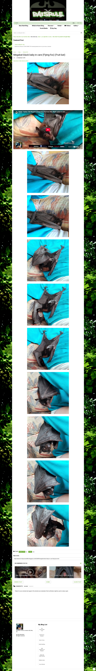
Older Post (78, 582)
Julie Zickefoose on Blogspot (42, 649)
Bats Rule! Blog (23, 25)
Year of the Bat (42, 664)
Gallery (75, 25)
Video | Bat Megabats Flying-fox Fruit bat (26, 575)
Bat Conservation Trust (41, 629)
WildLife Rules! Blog (38, 25)
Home (14, 52)
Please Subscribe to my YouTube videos (21, 36)
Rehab (59, 25)
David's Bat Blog (42, 644)
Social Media (44, 28)
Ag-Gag (54, 28)
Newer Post (18, 582)
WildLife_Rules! (42, 660)
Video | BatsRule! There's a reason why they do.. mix (63, 575)
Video (19, 52)
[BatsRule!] (48, 20)
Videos (68, 25)
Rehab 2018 (25, 52)
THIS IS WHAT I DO (19, 44)
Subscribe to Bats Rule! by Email (20, 61)
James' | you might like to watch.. (45, 36)
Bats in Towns (41, 640)
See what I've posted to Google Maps (61, 36)
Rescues (50, 25)
